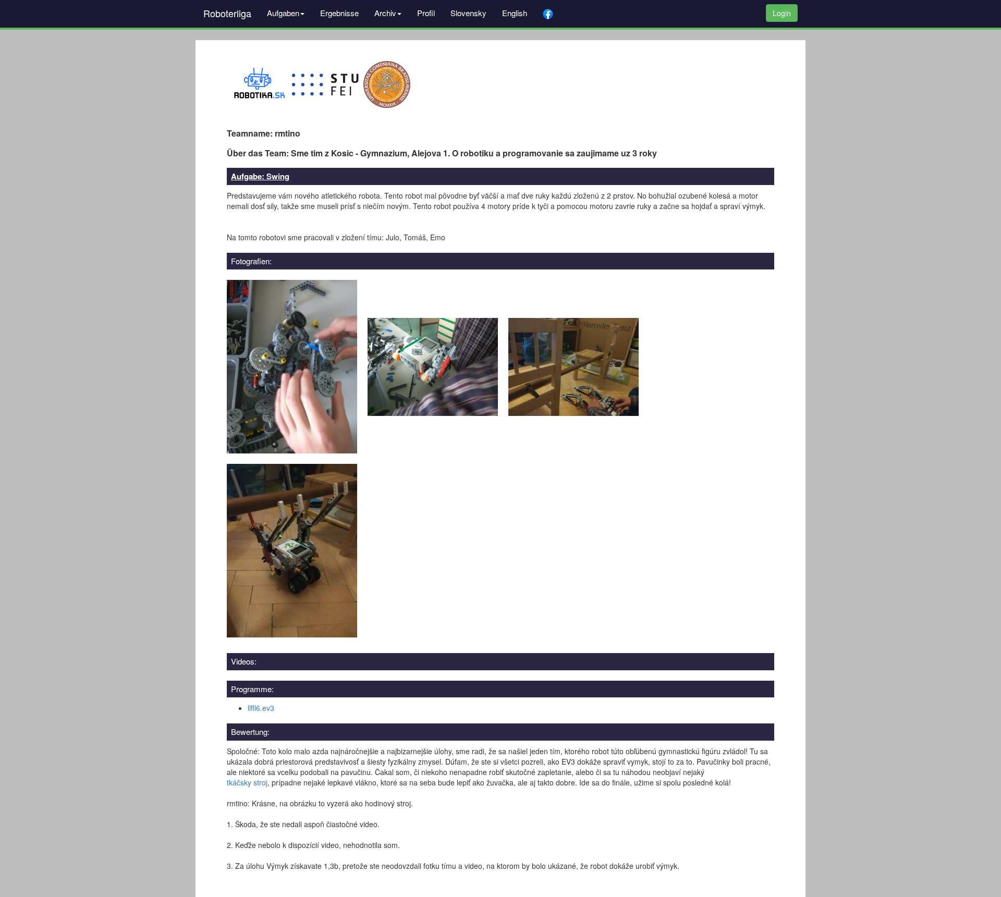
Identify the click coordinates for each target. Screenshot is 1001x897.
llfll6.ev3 (261, 708)
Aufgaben (283, 12)
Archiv (385, 12)
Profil (426, 12)
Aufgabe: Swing (260, 176)
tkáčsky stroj (247, 782)
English (514, 12)
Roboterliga (227, 13)
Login (782, 13)
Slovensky (468, 12)
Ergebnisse (339, 12)
